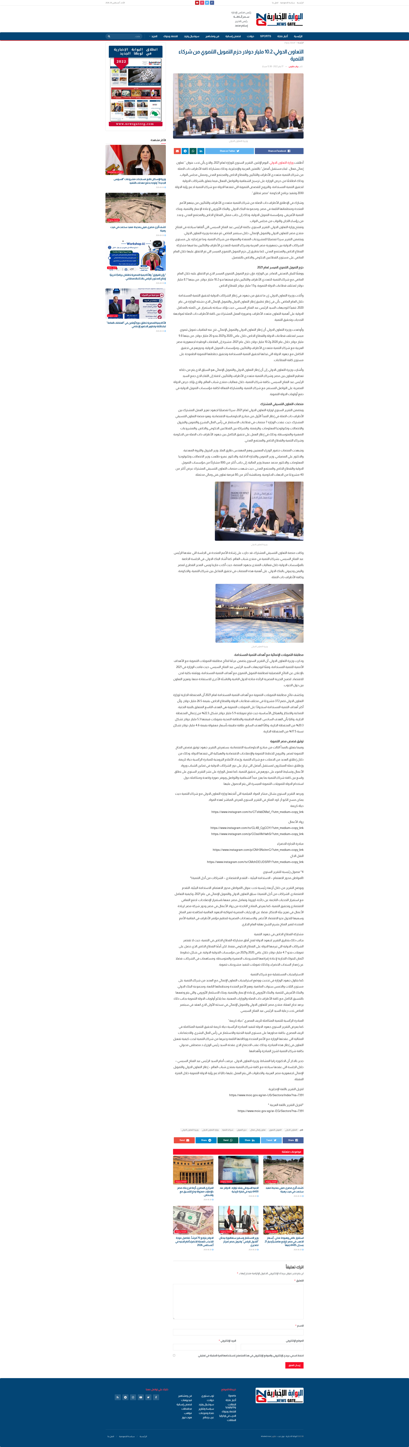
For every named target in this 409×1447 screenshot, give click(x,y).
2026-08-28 (253, 1196)
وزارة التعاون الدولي (281, 162)
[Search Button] (108, 36)
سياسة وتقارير (206, 1408)
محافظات (186, 1408)
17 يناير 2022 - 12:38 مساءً (272, 66)
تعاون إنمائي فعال (258, 1130)
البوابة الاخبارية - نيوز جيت (287, 1436)
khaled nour (266, 1436)
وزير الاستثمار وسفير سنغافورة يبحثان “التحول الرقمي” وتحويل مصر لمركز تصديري (239, 1241)
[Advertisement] (163, 18)
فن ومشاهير (212, 36)
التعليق (299, 1280)
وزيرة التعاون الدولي (190, 1130)
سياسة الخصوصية (287, 3)
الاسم (299, 1325)
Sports (265, 36)
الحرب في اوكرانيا (227, 1415)
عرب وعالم (208, 1417)
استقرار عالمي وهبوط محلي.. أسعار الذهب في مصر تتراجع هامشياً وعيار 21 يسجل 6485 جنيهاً (284, 1241)
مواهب (188, 1413)
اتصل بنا (275, 3)
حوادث (250, 36)
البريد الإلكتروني (227, 1340)
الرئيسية (300, 3)
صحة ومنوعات (206, 1413)
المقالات (231, 1420)
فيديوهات (186, 1400)
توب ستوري (112, 316)
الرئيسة (300, 43)
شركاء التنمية (227, 1130)
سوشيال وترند (191, 36)
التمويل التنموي (275, 1130)
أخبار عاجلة (282, 36)
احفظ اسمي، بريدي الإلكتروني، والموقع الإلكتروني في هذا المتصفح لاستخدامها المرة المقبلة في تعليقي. (251, 1355)
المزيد (154, 36)
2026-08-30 (298, 1196)
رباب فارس (293, 66)
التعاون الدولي (291, 1130)
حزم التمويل (242, 1130)
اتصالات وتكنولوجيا (115, 172)
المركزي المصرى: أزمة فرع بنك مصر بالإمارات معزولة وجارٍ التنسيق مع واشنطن (195, 1191)
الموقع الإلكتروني (295, 1340)
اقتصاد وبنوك (170, 36)
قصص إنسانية (233, 36)
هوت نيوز (187, 1417)
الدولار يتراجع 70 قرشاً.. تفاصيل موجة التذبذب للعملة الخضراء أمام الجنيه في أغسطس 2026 (194, 1241)
